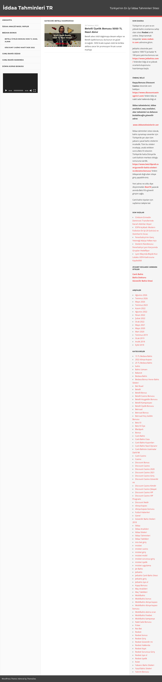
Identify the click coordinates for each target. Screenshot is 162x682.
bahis (137, 366)
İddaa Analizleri (142, 529)
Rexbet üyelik (141, 658)
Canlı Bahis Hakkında (13, 60)
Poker (137, 625)
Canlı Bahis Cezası (11, 54)
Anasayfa (7, 20)
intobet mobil (141, 555)
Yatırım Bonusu (142, 671)
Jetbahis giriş (141, 578)
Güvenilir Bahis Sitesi (142, 281)
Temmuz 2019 (141, 335)
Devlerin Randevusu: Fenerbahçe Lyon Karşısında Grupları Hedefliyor (145, 247)
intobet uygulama (143, 565)
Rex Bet (138, 628)
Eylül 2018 (139, 345)
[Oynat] (6, 90)
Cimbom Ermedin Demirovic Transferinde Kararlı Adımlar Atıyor (143, 220)
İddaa (137, 525)
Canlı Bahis (137, 274)
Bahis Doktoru (139, 277)
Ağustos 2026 (141, 295)
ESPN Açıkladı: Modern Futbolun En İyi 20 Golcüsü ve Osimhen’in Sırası (145, 230)
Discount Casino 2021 (145, 472)
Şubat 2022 (140, 318)
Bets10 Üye (140, 426)
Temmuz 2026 (141, 298)
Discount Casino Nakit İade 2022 (20, 47)
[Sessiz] (31, 90)
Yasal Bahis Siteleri (143, 668)
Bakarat (138, 372)
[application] (20, 83)
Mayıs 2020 (140, 328)
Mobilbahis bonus (143, 598)
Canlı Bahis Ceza (142, 439)
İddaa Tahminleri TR (28, 8)
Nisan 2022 (140, 315)
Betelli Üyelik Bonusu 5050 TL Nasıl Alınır (21, 40)
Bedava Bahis (141, 376)
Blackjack (139, 429)
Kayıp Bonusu (141, 585)
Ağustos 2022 (141, 311)
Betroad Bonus (142, 412)
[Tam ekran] (34, 90)
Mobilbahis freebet (143, 615)
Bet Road (139, 386)
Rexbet (138, 632)
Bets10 (138, 422)
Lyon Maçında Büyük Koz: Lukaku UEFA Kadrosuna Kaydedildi (145, 257)
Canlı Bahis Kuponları (144, 442)
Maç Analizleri (141, 588)
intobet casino (141, 549)
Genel (137, 515)
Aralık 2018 (140, 341)
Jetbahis (138, 572)
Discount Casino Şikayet (146, 489)
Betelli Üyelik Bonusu (144, 406)
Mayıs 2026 (140, 301)
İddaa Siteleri (141, 532)
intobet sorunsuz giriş (145, 559)
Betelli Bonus (141, 392)
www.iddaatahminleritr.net (146, 125)
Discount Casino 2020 (145, 469)
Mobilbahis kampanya (145, 618)
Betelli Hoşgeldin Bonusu (146, 399)
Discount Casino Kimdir (145, 485)
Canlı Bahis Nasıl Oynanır (146, 446)
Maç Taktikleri (141, 592)
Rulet (137, 662)
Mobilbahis (140, 595)
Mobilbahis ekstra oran (145, 612)
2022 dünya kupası (143, 359)
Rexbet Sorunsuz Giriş (145, 652)
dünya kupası (141, 505)
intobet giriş (140, 552)
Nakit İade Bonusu (143, 622)
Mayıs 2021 (140, 325)
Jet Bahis (139, 569)
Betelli (138, 389)
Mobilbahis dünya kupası (146, 602)
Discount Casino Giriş (144, 475)
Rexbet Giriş (140, 638)
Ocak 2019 (139, 338)
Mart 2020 (139, 331)
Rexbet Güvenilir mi (144, 642)
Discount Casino (142, 466)
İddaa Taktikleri (142, 539)
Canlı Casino (140, 456)
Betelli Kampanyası (143, 402)
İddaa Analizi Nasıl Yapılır (15, 26)
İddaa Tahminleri (142, 535)
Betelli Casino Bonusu (145, 396)
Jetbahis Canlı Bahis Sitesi (146, 575)
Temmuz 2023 (141, 305)
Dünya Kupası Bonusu (13, 66)
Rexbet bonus (141, 635)
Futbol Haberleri (142, 512)
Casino (138, 459)
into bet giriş (140, 542)
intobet (138, 545)
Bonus (138, 432)
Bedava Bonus (9, 33)
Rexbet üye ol (141, 655)
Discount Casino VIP (144, 492)
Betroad (138, 409)
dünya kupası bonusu (144, 509)
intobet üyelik (141, 562)
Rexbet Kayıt (140, 648)
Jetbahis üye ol (141, 582)
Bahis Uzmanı (141, 369)
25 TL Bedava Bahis (143, 363)
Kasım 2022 (140, 308)
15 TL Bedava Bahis (143, 356)
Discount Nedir (142, 502)
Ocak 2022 (139, 321)
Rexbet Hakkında (142, 645)
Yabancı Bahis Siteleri (144, 665)
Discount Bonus (142, 462)
